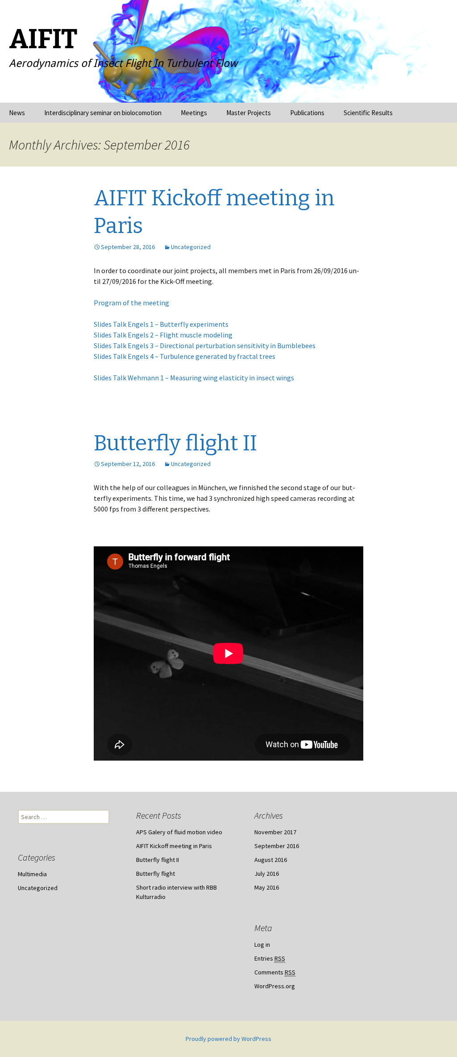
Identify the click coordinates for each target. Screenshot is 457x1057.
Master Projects (248, 112)
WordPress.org (274, 986)
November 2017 (275, 832)
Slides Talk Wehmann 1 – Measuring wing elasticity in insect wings (194, 377)
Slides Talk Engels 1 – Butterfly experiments (161, 324)
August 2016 (270, 860)
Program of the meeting (131, 302)
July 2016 (266, 874)
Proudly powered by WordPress (228, 1039)
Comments (274, 972)
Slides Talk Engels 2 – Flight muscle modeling (163, 334)
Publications (307, 112)
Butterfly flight (155, 874)
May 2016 (266, 887)
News (17, 112)
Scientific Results (368, 112)
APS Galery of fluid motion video (179, 832)
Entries (269, 958)
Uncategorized (191, 247)
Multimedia (32, 874)
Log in (262, 944)
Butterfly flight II (175, 443)
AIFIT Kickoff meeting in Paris (174, 846)
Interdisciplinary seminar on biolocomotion (103, 112)
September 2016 (276, 846)
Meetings (194, 112)
